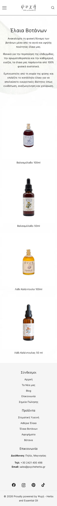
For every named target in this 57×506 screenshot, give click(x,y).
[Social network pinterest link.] (33, 484)
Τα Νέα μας (28, 385)
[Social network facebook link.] (14, 484)
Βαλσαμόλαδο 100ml (28, 162)
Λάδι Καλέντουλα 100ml (28, 289)
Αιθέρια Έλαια (28, 423)
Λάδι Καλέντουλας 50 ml (28, 352)
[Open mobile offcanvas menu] (4, 8)
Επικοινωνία (28, 396)
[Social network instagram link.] (24, 484)
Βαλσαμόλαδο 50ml (28, 225)
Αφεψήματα (28, 434)
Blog (28, 390)
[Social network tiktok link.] (43, 484)
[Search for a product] (53, 8)
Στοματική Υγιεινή (28, 417)
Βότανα (28, 440)
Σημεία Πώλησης (28, 401)
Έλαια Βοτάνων (29, 428)
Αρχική (28, 379)
